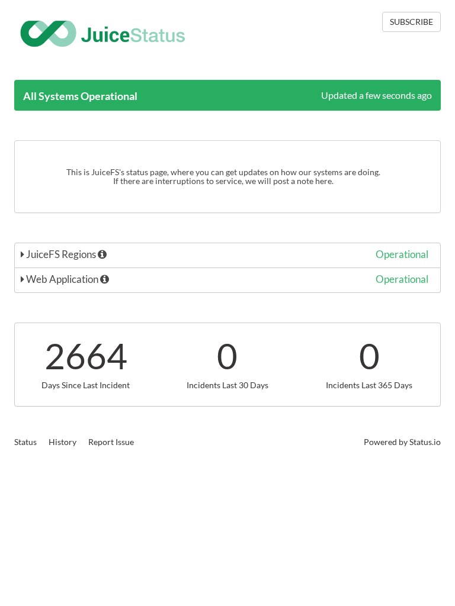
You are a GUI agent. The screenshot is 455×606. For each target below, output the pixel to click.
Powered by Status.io (402, 442)
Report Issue (111, 442)
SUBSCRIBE (411, 22)
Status (25, 442)
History (62, 442)
